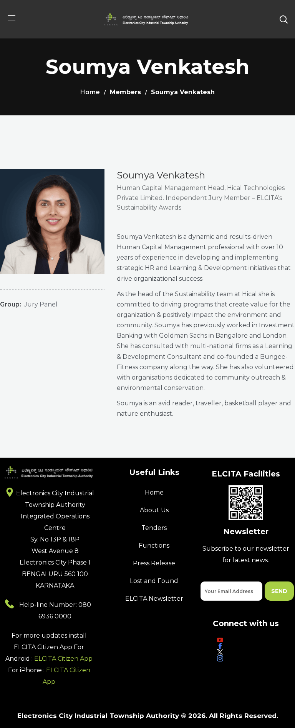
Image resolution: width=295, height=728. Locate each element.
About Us (154, 510)
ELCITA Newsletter (154, 598)
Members (125, 92)
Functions (154, 545)
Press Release (154, 563)
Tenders (154, 527)
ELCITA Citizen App (63, 658)
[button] (283, 19)
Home (90, 92)
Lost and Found (154, 581)
